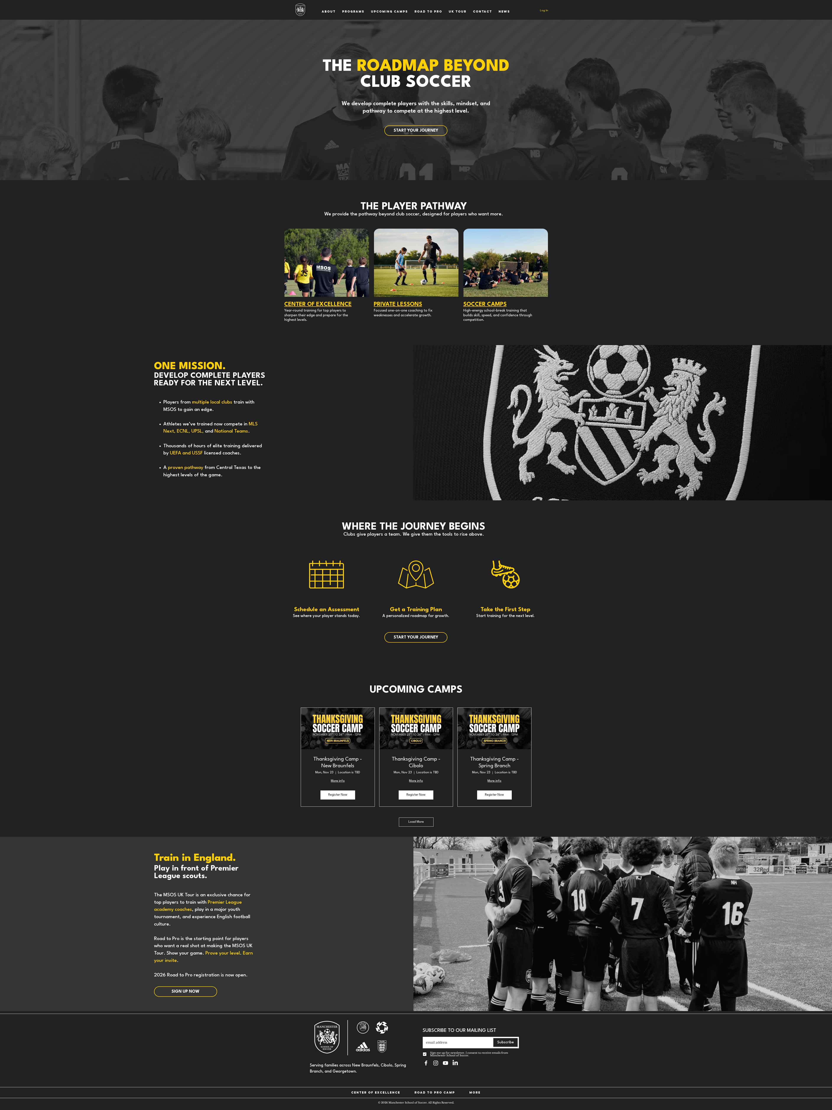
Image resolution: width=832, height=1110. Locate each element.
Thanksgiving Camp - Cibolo (416, 763)
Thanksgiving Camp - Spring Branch (494, 763)
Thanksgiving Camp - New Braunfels (337, 763)
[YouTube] (445, 1063)
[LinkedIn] (455, 1063)
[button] (328, 11)
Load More (416, 822)
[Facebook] (426, 1063)
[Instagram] (435, 1063)
